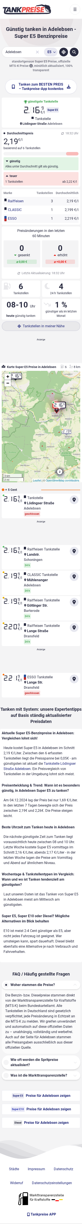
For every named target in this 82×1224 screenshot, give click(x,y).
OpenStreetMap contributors (62, 480)
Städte (14, 1169)
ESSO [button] (12, 218)
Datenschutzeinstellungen (52, 1183)
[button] (56, 412)
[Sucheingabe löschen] (37, 52)
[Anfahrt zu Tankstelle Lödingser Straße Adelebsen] (74, 499)
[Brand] (27, 9)
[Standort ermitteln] (63, 52)
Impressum (36, 1169)
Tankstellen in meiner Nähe (44, 326)
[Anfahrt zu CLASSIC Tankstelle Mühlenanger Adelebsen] (74, 576)
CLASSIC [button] (15, 210)
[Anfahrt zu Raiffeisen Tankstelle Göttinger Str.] (74, 602)
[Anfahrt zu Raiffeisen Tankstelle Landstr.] (74, 551)
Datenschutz (63, 1169)
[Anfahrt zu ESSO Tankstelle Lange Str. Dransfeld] (74, 679)
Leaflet (37, 480)
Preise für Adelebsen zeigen (41, 1096)
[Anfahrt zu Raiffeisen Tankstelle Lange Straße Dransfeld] (74, 627)
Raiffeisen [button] (16, 201)
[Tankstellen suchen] (74, 52)
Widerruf (16, 1183)
